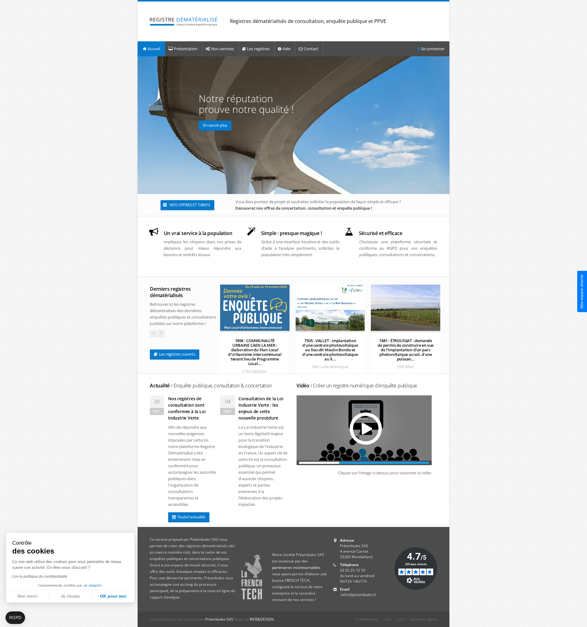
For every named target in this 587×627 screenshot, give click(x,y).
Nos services (222, 48)
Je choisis (70, 596)
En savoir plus (215, 125)
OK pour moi (113, 596)
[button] (15, 617)
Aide (286, 48)
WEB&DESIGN (261, 619)
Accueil (154, 48)
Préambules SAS (219, 619)
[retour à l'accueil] (183, 22)
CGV (401, 619)
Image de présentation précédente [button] (144, 125)
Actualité (211, 385)
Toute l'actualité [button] (190, 517)
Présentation (186, 48)
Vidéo (357, 385)
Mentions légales (424, 619)
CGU (388, 619)
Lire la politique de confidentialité (39, 576)
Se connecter (432, 48)
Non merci (27, 596)
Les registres (258, 48)
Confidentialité (366, 619)
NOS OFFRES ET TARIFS (189, 204)
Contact (311, 48)
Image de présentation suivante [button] (443, 125)
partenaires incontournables (296, 567)
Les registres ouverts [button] (176, 354)
